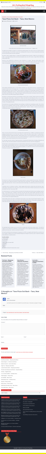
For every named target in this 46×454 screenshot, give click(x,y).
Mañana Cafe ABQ (26, 407)
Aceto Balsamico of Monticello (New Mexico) (30, 399)
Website (2, 342)
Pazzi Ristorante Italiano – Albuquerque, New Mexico (9, 359)
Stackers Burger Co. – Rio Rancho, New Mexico (9, 361)
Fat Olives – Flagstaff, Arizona (6, 371)
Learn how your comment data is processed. (24, 352)
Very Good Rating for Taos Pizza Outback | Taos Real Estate (18, 312)
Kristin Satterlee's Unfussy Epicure (28, 405)
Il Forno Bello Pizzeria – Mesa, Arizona (7, 387)
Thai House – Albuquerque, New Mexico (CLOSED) (7, 261)
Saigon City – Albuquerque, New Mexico (7, 365)
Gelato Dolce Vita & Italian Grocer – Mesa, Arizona (9, 385)
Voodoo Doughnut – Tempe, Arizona (7, 375)
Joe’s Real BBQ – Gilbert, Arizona (6, 377)
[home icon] (2, 11)
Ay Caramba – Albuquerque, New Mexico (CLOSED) (38, 261)
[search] (44, 11)
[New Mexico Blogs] (7, 444)
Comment (3, 322)
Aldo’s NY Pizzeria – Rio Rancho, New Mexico (13, 426)
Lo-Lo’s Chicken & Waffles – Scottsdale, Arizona (9, 373)
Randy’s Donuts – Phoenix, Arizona (7, 383)
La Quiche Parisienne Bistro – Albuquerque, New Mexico (10, 367)
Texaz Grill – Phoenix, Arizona (6, 381)
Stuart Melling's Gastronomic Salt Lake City (30, 414)
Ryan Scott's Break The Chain (28, 409)
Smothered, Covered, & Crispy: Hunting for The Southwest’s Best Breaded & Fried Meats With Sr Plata (10, 400)
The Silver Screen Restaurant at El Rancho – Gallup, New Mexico (11, 369)
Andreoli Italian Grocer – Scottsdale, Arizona (8, 379)
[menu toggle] (5, 11)
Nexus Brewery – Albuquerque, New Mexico (22, 261)
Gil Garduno (5, 21)
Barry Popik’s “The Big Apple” (28, 401)
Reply (4, 305)
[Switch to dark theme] (44, 2)
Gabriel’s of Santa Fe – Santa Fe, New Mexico (8, 363)
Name (2, 337)
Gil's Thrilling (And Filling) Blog (23, 5)
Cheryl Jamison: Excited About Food (28, 403)
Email (25, 337)
